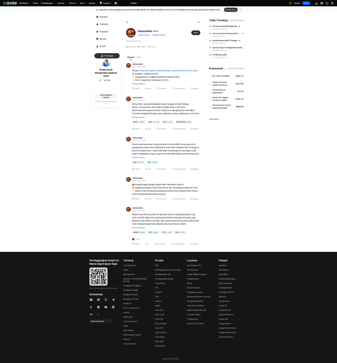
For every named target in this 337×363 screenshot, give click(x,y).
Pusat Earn (160, 283)
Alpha (157, 305)
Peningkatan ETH (226, 292)
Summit (126, 339)
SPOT (135, 122)
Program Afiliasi (194, 314)
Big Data (222, 297)
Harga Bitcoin (225, 310)
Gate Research (225, 283)
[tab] (131, 57)
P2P (156, 265)
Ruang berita (128, 274)
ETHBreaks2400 (219, 55)
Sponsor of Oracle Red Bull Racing (135, 280)
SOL (177, 232)
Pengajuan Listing (194, 292)
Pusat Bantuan (193, 288)
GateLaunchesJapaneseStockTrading (226, 33)
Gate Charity (160, 332)
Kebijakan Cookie (130, 299)
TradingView (192, 319)
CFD (157, 297)
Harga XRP (223, 319)
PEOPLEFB (180, 122)
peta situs (214, 119)
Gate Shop (159, 337)
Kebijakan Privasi (130, 294)
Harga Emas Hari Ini (227, 328)
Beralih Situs (231, 10)
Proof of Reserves (131, 308)
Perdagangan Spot (163, 274)
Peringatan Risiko (130, 290)
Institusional (192, 270)
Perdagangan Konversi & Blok (168, 270)
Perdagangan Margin (164, 279)
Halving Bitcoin (225, 288)
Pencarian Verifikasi (195, 305)
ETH (165, 122)
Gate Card (159, 314)
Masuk (297, 3)
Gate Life (159, 319)
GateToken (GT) (130, 321)
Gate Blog (223, 274)
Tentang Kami (129, 265)
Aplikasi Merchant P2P (197, 310)
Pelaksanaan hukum (132, 335)
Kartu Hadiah (161, 323)
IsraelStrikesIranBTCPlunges (225, 40)
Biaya (189, 283)
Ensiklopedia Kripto (227, 279)
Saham (158, 301)
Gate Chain (128, 330)
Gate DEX (159, 341)
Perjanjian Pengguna (132, 285)
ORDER (136, 232)
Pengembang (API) (195, 301)
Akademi (223, 265)
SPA (149, 162)
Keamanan (128, 317)
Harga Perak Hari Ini (227, 332)
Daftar (306, 3)
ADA (150, 122)
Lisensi (126, 312)
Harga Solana (225, 323)
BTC (150, 232)
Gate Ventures (129, 344)
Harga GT (223, 305)
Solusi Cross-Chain (195, 323)
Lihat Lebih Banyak (236, 20)
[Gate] (10, 3)
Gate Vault (160, 346)
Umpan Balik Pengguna (197, 274)
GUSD (125, 326)
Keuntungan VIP (194, 265)
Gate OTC (159, 328)
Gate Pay (159, 310)
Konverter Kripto (226, 337)
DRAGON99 (137, 64)
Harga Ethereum (226, 314)
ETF (156, 288)
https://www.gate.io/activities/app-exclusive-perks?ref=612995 (168, 70)
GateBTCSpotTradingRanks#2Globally (227, 47)
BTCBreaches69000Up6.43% (224, 26)
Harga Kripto (224, 301)
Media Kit (127, 303)
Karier (125, 270)
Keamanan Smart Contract (199, 297)
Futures (158, 292)
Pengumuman (193, 279)
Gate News (224, 270)
